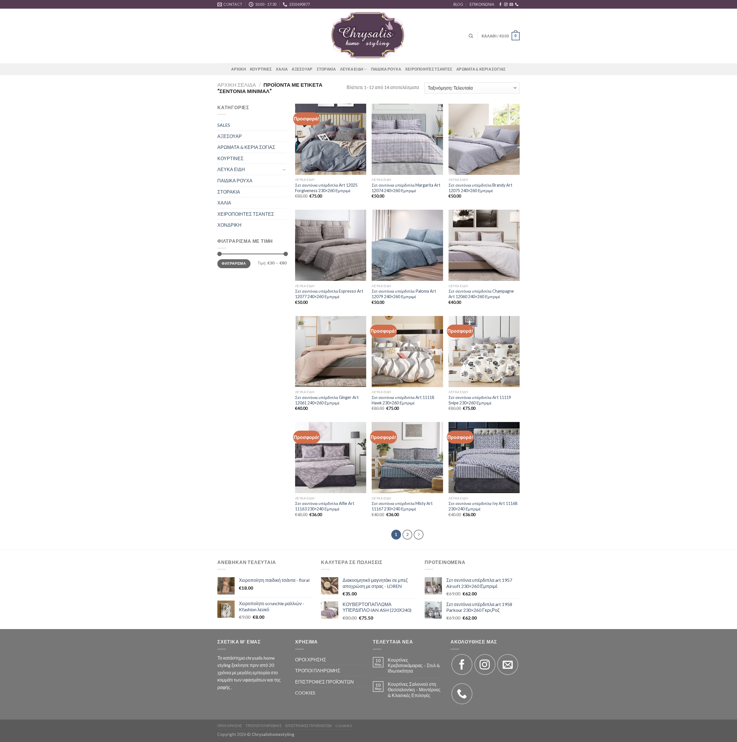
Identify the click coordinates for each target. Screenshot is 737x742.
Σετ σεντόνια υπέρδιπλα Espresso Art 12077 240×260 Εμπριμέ (329, 294)
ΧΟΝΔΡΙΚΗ (229, 225)
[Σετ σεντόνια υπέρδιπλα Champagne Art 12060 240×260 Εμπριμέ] (484, 245)
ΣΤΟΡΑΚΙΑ (326, 69)
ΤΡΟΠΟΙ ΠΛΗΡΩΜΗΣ (317, 670)
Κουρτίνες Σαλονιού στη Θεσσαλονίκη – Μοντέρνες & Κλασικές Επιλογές (414, 689)
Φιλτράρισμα (234, 263)
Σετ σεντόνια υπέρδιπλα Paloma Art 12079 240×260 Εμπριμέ (404, 294)
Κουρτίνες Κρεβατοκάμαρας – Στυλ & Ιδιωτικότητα (414, 665)
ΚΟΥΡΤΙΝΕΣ (261, 69)
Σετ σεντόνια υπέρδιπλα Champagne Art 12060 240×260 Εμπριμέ (481, 294)
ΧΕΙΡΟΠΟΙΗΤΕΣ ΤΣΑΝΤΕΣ (428, 69)
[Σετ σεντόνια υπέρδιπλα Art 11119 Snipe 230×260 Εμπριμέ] (484, 351)
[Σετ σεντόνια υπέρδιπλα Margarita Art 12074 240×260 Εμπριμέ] (407, 139)
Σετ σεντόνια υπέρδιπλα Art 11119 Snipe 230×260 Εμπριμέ (480, 400)
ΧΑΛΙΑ (282, 69)
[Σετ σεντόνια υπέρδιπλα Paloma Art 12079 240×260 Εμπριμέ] (407, 245)
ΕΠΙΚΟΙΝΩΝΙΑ (482, 4)
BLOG (458, 4)
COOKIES (305, 692)
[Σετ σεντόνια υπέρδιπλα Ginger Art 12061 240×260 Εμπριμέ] (330, 351)
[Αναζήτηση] (471, 36)
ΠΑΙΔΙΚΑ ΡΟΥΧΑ (386, 69)
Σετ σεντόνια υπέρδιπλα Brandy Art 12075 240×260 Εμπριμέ (480, 188)
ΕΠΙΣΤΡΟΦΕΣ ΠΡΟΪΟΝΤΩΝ (324, 681)
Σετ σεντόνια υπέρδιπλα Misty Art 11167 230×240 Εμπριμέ (402, 506)
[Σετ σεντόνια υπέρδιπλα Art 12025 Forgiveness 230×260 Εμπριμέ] (330, 139)
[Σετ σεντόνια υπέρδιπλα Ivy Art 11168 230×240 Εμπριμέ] (484, 457)
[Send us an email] (511, 5)
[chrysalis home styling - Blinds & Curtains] (368, 36)
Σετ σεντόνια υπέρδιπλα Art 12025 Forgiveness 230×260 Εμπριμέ (326, 188)
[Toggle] (284, 169)
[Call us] (516, 5)
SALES (223, 125)
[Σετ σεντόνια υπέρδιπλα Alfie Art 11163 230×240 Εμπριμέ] (330, 457)
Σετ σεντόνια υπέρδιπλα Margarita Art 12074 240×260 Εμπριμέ (406, 188)
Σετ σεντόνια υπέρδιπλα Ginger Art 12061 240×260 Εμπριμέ (327, 400)
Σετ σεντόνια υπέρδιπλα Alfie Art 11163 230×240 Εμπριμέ (324, 506)
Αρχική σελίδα (236, 85)
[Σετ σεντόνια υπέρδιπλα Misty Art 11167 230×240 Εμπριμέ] (407, 457)
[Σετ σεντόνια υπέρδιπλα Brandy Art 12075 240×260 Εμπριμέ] (484, 139)
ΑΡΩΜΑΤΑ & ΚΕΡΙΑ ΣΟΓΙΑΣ (481, 69)
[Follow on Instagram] (506, 5)
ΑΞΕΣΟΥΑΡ (302, 69)
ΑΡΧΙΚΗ (238, 69)
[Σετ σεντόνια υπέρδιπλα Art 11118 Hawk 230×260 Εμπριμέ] (407, 351)
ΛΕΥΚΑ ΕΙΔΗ (351, 69)
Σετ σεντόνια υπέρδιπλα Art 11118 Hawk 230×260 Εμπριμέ (403, 400)
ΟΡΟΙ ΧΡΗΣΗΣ (310, 659)
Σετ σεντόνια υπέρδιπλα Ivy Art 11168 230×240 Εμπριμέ (483, 506)
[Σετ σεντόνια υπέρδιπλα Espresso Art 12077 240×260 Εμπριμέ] (330, 245)
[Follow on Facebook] (500, 5)
